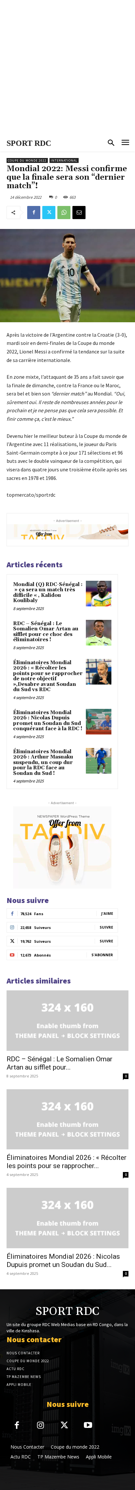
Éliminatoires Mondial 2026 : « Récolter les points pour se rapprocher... (66, 1162)
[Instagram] (40, 1425)
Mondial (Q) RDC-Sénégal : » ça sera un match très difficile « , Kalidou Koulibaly (48, 592)
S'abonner (102, 954)
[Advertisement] (67, 67)
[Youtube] (88, 1425)
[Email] (79, 212)
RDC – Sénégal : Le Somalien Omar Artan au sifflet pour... (59, 1063)
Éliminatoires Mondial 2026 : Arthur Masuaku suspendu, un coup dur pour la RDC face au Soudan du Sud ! (43, 763)
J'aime (107, 913)
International (64, 160)
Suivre (106, 927)
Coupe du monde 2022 (27, 160)
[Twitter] (48, 212)
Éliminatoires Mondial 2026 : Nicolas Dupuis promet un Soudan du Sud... (63, 1261)
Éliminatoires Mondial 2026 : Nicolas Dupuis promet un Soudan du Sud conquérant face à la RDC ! (47, 721)
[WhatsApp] (63, 212)
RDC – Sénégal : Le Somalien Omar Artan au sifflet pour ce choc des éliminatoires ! (45, 632)
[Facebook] (33, 212)
